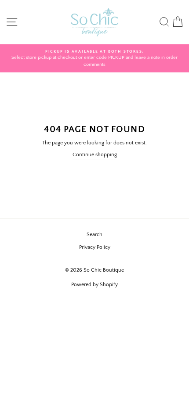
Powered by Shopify (94, 284)
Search (94, 234)
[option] (94, 58)
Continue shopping (95, 155)
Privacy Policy (94, 247)
